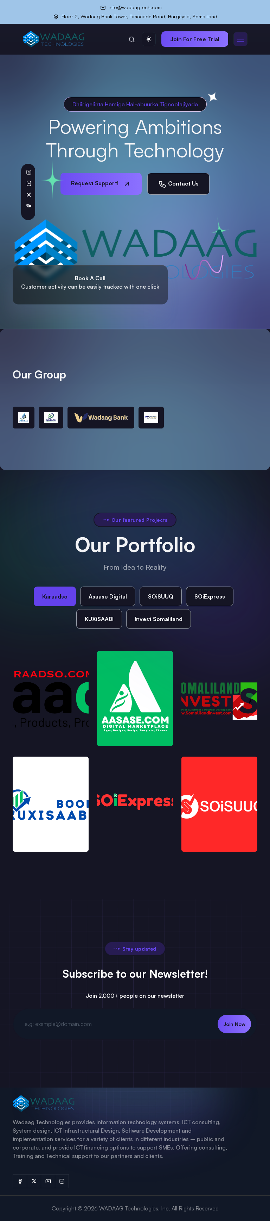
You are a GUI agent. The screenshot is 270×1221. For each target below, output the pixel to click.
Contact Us (183, 183)
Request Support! (95, 183)
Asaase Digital (108, 596)
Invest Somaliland (158, 618)
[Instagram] (62, 1181)
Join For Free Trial (194, 39)
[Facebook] (20, 1181)
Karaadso (55, 596)
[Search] (132, 39)
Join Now (234, 1024)
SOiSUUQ (160, 596)
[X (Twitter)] (34, 1181)
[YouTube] (48, 1181)
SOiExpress (209, 596)
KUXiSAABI (99, 618)
